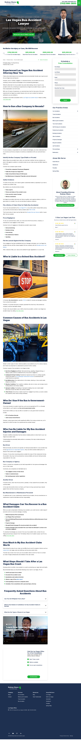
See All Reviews (59, 255)
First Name (57, 66)
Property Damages (57, 139)
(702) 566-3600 (7, 99)
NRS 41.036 (32, 209)
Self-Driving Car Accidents (59, 127)
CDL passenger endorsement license (25, 376)
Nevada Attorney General (33, 212)
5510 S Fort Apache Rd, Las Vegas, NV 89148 (18, 710)
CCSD (24, 300)
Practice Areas (10, 59)
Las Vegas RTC (22, 207)
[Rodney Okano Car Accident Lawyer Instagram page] (17, 733)
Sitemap (71, 735)
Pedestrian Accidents (58, 130)
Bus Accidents (56, 117)
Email (56, 77)
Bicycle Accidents (57, 142)
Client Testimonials (37, 696)
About (9, 694)
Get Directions (33, 676)
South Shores (56, 161)
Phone (56, 82)
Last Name (57, 72)
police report (19, 579)
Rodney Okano (7, 62)
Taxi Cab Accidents (57, 123)
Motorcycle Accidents (58, 120)
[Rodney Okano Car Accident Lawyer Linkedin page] (21, 733)
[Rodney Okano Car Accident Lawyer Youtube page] (13, 733)
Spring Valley (56, 171)
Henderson (55, 164)
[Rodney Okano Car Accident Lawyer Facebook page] (9, 733)
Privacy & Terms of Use (64, 735)
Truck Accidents (57, 114)
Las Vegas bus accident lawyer (30, 97)
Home (4, 59)
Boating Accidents (57, 133)
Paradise (55, 168)
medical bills (6, 550)
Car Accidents (21, 694)
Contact (10, 696)
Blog (34, 694)
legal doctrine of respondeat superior (15, 449)
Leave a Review (71, 255)
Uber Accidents (56, 136)
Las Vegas (48, 694)
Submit (65, 100)
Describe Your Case (59, 88)
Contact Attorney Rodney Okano (65, 205)
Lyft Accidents (56, 146)
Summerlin (48, 699)
